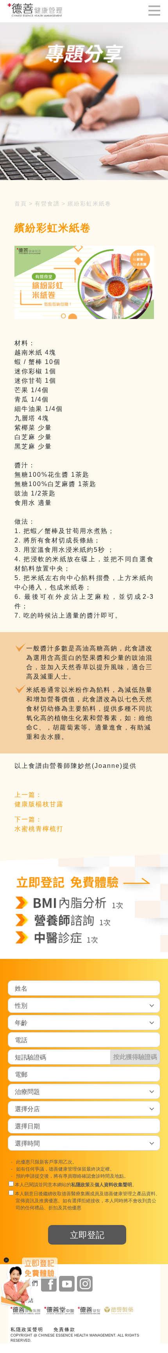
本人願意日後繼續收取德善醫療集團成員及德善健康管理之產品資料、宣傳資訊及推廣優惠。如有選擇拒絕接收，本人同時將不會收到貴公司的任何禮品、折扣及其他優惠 (87, 1201)
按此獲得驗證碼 (135, 1056)
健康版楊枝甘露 (39, 804)
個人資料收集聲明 (113, 1184)
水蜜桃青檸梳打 (39, 828)
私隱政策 (80, 1184)
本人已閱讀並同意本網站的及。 (75, 1184)
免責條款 (64, 1329)
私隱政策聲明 (27, 1329)
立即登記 (87, 1234)
